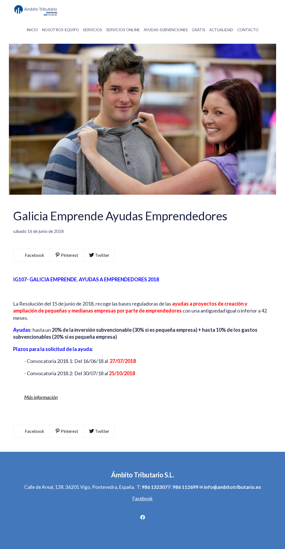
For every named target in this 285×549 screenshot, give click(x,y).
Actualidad (221, 30)
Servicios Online (123, 30)
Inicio (32, 30)
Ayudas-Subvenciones (166, 30)
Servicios (92, 30)
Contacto (248, 30)
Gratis (198, 30)
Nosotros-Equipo (60, 30)
